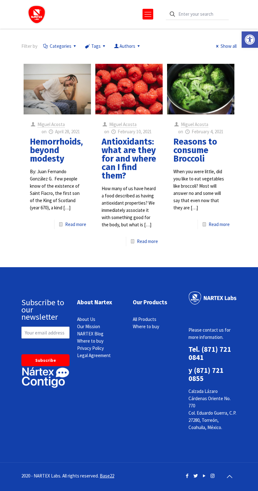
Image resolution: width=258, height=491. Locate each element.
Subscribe (45, 360)
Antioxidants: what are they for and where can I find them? (129, 159)
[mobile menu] (148, 14)
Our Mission (88, 326)
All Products (144, 319)
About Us (86, 319)
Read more (75, 224)
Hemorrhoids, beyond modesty (56, 150)
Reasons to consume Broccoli (195, 150)
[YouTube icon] (204, 476)
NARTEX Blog (90, 334)
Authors (127, 46)
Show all (229, 46)
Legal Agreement (94, 355)
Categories (60, 46)
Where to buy (90, 341)
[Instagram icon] (212, 476)
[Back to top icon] (229, 476)
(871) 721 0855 (205, 374)
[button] (250, 39)
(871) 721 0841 (209, 353)
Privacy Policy (90, 348)
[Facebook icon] (187, 476)
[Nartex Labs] (37, 14)
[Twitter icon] (195, 476)
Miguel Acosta (51, 124)
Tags (96, 46)
